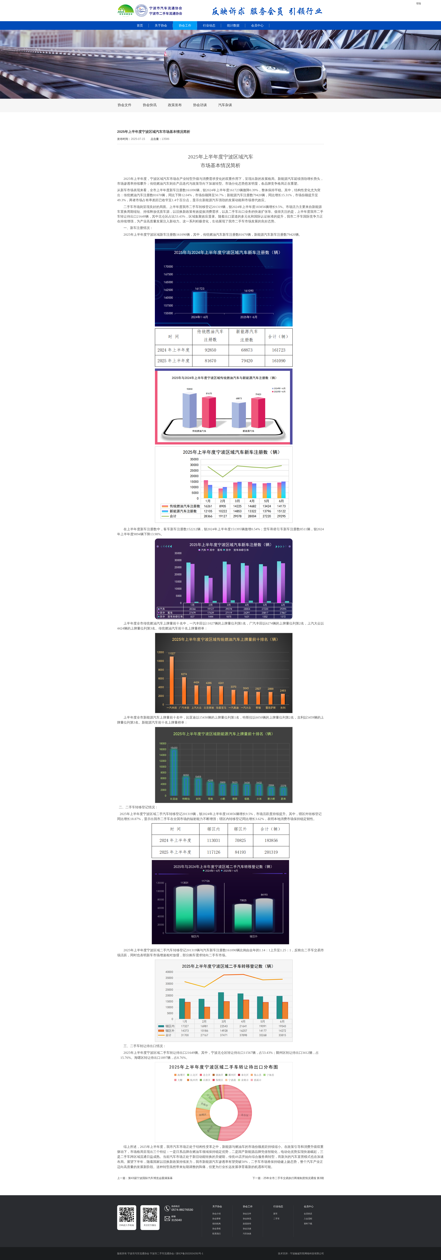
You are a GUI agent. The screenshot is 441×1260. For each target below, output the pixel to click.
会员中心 (257, 25)
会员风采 (308, 1213)
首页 (140, 25)
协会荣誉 (216, 1218)
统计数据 (233, 25)
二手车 (276, 1218)
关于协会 (161, 25)
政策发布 (175, 105)
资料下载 (308, 1223)
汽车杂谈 (225, 105)
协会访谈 (200, 105)
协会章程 (216, 1228)
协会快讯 (150, 105)
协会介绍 (216, 1213)
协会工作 (185, 25)
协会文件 (124, 105)
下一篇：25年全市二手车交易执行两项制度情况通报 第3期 (288, 1178)
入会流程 (308, 1218)
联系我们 (216, 1233)
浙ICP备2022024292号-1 (189, 1253)
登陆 (418, 3)
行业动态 (209, 25)
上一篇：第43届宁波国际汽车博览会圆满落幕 (145, 1178)
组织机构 (216, 1223)
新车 (275, 1213)
